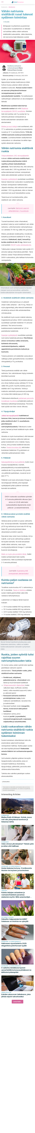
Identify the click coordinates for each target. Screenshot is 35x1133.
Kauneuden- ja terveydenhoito (11, 866)
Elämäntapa (5, 815)
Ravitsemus (12, 7)
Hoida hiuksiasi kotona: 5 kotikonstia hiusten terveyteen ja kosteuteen (16, 869)
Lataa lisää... (17, 1001)
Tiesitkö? (4, 890)
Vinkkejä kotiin (6, 992)
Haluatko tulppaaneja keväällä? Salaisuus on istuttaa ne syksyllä (14, 920)
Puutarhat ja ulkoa (7, 917)
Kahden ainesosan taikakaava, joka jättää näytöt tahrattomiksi (16, 995)
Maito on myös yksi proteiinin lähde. (14, 554)
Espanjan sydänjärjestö (9, 179)
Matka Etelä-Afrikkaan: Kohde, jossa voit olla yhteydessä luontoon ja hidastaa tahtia (16, 819)
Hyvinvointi (5, 842)
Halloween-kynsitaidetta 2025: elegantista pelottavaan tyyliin (14, 944)
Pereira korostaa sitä (13, 447)
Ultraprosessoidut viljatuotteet (14, 685)
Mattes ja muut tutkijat (9, 126)
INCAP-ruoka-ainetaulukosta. (21, 245)
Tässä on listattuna (19, 590)
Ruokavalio (4, 7)
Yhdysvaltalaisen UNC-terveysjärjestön (15, 155)
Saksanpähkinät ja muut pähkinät (12, 462)
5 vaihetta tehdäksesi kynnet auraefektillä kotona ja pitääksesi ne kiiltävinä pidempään (16, 970)
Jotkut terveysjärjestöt (10, 415)
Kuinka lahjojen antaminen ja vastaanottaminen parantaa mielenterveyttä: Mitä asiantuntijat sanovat (15, 894)
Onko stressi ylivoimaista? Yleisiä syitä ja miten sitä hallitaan (17, 845)
